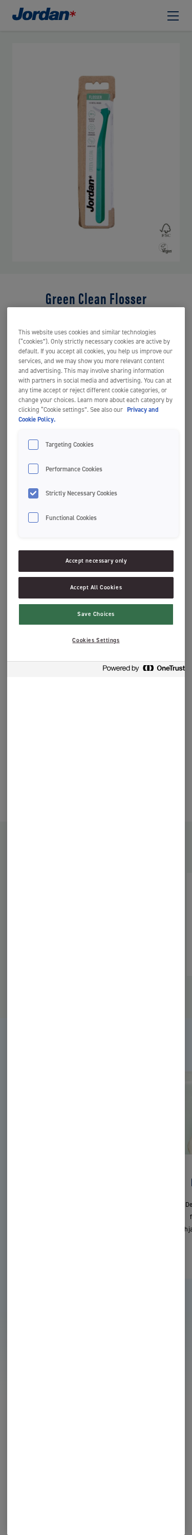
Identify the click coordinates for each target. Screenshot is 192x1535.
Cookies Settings (95, 640)
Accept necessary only (96, 561)
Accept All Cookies (96, 587)
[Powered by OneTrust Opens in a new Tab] (141, 670)
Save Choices (96, 614)
